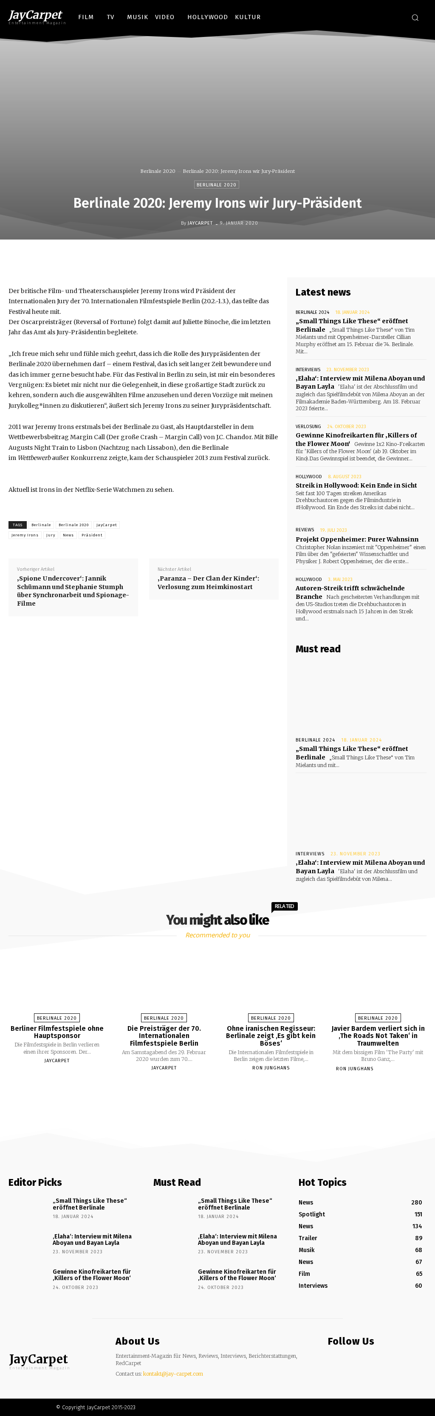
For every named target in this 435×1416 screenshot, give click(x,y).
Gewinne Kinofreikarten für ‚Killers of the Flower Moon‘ (92, 1275)
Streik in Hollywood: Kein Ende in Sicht (356, 485)
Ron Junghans (271, 1068)
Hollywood (309, 476)
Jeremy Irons (25, 535)
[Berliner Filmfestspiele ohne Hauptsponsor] (56, 983)
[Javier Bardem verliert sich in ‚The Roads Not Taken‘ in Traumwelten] (378, 983)
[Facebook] (363, 19)
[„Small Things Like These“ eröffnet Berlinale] (361, 696)
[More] (293, 257)
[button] (415, 17)
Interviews (308, 369)
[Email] (273, 257)
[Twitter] (395, 19)
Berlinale (41, 525)
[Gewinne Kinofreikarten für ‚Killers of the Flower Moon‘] (27, 1281)
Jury (50, 535)
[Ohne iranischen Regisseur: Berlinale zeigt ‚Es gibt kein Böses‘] (271, 983)
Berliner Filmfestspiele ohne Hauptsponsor (57, 1032)
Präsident (92, 535)
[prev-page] (207, 1089)
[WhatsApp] (254, 257)
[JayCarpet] (174, 222)
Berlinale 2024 (312, 312)
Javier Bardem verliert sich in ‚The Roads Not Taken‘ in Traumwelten (378, 1035)
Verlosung (308, 426)
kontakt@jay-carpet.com (173, 1374)
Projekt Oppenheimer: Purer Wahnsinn (357, 539)
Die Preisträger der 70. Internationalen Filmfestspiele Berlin (164, 1035)
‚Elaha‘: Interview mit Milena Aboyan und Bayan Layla (92, 1240)
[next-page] (225, 1089)
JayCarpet (200, 223)
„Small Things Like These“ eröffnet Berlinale (90, 1204)
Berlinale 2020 (158, 171)
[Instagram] (379, 19)
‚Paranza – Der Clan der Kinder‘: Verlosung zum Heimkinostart (208, 583)
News (68, 535)
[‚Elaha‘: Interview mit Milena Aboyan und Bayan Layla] (361, 810)
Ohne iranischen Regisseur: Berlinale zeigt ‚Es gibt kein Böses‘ (271, 1035)
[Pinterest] (234, 257)
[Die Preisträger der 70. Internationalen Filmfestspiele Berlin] (164, 983)
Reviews (305, 529)
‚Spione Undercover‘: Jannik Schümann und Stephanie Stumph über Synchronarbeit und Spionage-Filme (73, 591)
